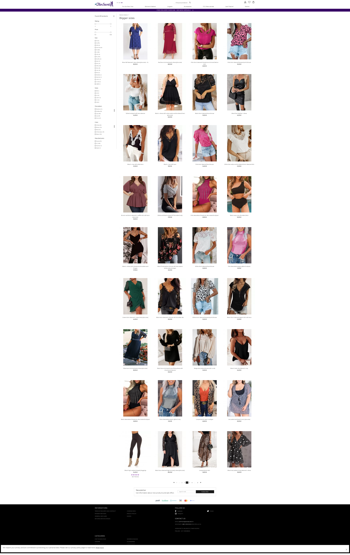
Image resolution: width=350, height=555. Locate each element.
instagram (180, 513)
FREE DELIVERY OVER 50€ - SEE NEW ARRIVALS (173, 10)
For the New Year (127, 6)
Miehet (247, 6)
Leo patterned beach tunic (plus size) (239, 419)
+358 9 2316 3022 (186, 524)
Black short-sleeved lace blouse (204, 113)
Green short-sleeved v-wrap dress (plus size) (135, 317)
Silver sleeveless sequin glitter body (170, 419)
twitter (212, 511)
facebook (179, 511)
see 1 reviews (135, 476)
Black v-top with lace (170, 164)
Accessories (187, 6)
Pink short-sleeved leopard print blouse (239, 62)
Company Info (131, 511)
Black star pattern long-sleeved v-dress (239, 470)
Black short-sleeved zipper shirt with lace (239, 317)
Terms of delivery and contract (105, 511)
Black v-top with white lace (135, 164)
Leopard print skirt (204, 470)
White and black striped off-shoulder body (170, 215)
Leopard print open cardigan (204, 419)
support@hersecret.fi (186, 521)
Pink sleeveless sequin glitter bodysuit (239, 266)
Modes (129, 516)
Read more (100, 548)
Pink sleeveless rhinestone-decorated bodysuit (204, 215)
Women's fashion (150, 6)
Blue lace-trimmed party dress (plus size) (135, 368)
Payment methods (100, 513)
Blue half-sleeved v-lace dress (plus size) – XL (135, 62)
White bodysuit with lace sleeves (135, 113)
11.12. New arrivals (208, 6)
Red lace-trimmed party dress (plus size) (170, 62)
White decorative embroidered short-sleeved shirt (239, 164)
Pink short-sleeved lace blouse (205, 164)
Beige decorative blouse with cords (204, 368)
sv (119, 2)
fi (117, 2)
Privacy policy (131, 513)
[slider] (95, 24)
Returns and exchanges (102, 518)
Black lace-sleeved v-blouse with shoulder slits (170, 317)
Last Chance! (229, 6)
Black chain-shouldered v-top (239, 368)
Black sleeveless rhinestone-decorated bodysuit (135, 419)
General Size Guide (101, 516)
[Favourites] (249, 3)
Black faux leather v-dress (239, 113)
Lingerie (169, 6)
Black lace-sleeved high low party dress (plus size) (170, 470)
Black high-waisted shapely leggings (135, 470)
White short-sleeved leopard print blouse (204, 317)
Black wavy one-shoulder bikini (239, 215)
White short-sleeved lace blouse (204, 266)
